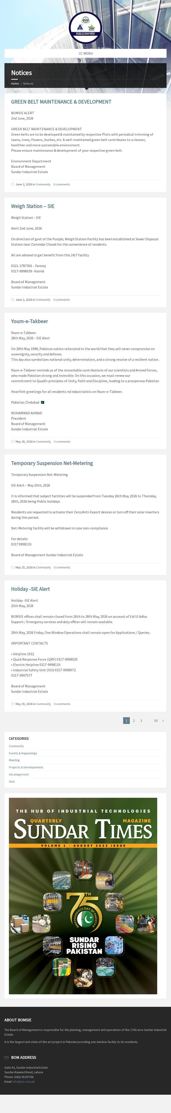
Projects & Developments (26, 767)
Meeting (14, 760)
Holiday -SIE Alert (30, 588)
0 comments (61, 184)
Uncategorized (19, 774)
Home (15, 83)
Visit (11, 781)
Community (43, 184)
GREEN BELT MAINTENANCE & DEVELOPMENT (61, 101)
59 (156, 720)
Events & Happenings (23, 753)
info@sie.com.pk (24, 1082)
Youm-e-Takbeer (29, 321)
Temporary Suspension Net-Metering (52, 463)
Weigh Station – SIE (33, 206)
